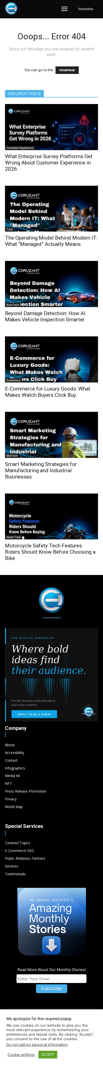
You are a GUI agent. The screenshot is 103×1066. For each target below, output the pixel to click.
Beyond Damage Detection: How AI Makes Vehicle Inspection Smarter (45, 316)
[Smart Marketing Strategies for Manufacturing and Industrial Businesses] (51, 435)
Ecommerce (13, 380)
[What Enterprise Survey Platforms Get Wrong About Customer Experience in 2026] (51, 127)
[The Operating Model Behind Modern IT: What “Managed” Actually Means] (51, 209)
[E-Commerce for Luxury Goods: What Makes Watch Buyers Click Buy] (51, 359)
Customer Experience (19, 148)
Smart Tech (13, 537)
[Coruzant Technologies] (11, 8)
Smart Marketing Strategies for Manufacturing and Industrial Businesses (41, 470)
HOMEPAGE (67, 70)
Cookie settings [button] (21, 1054)
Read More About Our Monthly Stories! (52, 969)
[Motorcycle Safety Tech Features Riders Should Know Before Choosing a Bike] (51, 517)
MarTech (12, 455)
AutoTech (12, 305)
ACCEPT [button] (48, 1054)
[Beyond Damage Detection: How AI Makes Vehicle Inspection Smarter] (51, 284)
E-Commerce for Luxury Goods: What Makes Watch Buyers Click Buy (47, 392)
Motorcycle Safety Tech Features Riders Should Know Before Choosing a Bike (50, 552)
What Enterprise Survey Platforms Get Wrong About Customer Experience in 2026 (48, 162)
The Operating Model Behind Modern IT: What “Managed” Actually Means (51, 241)
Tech (9, 229)
